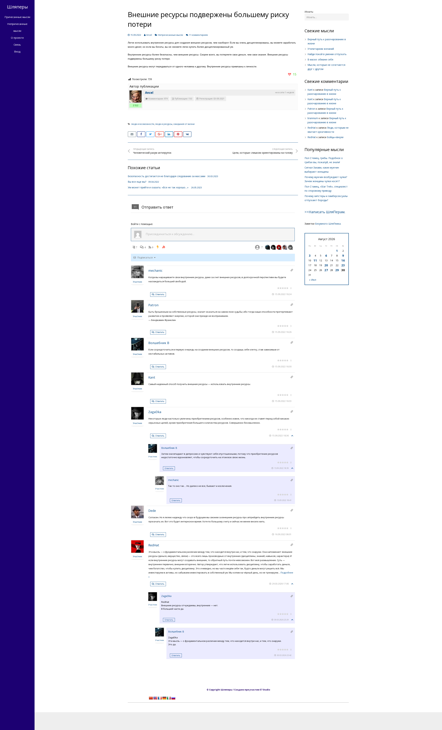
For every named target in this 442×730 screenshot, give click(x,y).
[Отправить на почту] (132, 134)
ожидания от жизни (184, 124)
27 (326, 270)
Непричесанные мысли (170, 34)
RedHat (153, 545)
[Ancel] (135, 96)
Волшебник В (158, 343)
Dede (152, 511)
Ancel (149, 34)
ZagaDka (154, 412)
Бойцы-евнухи (335, 137)
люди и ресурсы (163, 124)
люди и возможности (142, 124)
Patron (153, 305)
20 (326, 265)
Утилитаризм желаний (321, 48)
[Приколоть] (178, 134)
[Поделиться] (141, 134)
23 (343, 265)
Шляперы (17, 7)
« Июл (312, 279)
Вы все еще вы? (137, 181)
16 (343, 260)
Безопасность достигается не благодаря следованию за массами (166, 176)
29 (337, 270)
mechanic (155, 270)
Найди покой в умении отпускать (327, 54)
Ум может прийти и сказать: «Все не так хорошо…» (158, 187)
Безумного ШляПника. (328, 223)
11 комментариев (198, 34)
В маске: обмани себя (320, 59)
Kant (151, 377)
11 (315, 260)
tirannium (313, 118)
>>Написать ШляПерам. (325, 212)
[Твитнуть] (150, 134)
